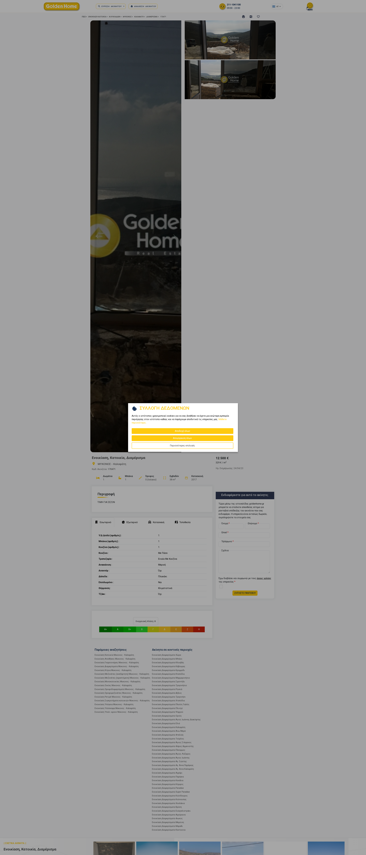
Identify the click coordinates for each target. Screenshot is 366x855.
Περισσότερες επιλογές (182, 445)
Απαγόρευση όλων (182, 438)
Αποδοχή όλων (182, 431)
